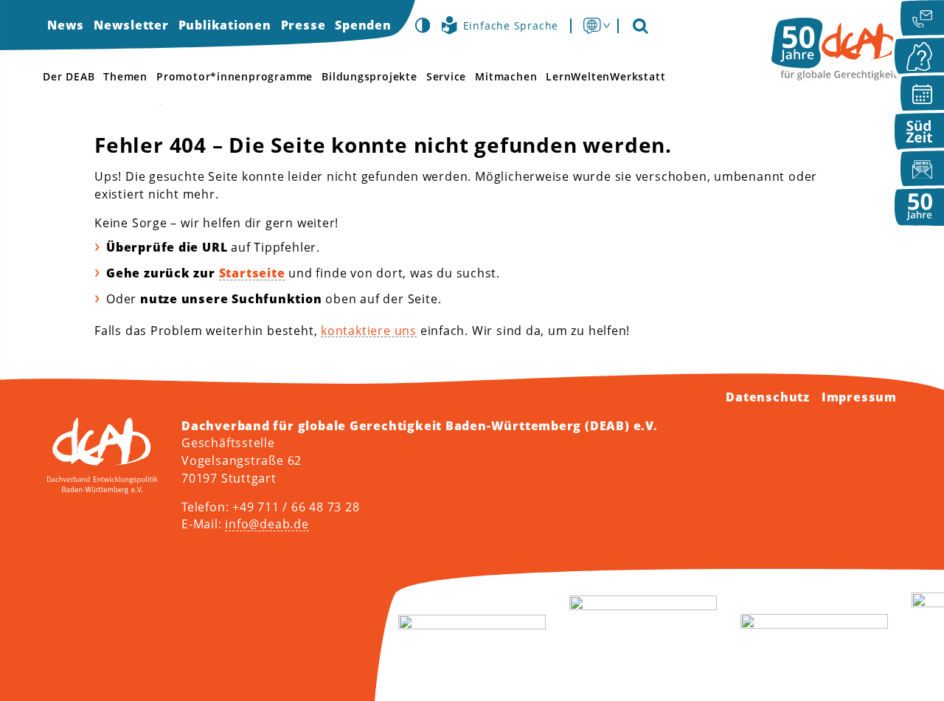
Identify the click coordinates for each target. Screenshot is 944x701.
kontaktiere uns (369, 330)
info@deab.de (266, 524)
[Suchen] (639, 25)
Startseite (252, 273)
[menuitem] (65, 25)
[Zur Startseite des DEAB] (834, 49)
